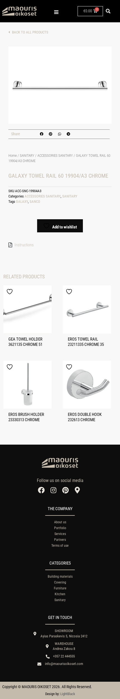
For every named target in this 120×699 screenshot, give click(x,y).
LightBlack (67, 694)
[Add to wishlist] (10, 291)
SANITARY (27, 155)
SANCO (35, 201)
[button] (108, 11)
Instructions (24, 244)
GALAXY (22, 201)
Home (12, 155)
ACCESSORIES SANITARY (55, 155)
